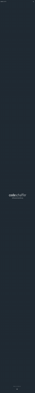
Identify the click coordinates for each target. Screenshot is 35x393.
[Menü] (33, 1)
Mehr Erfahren (17, 386)
